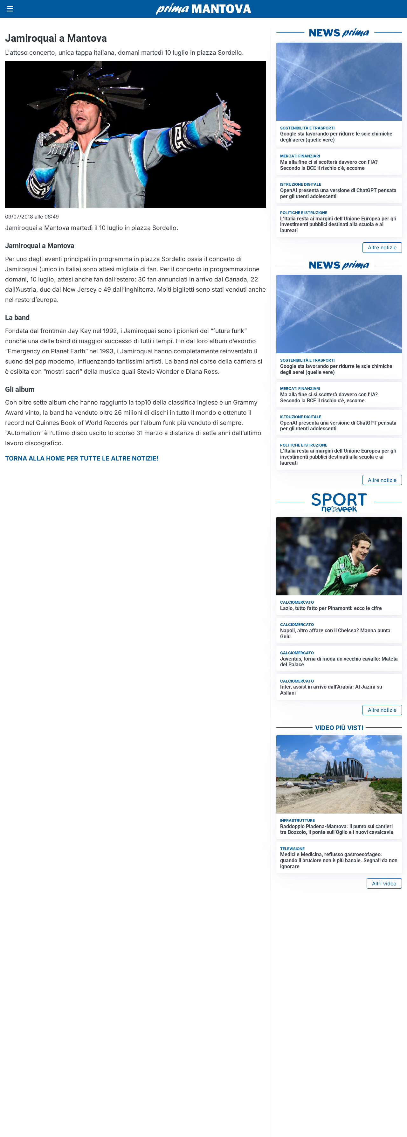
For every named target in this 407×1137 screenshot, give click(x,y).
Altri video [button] (384, 883)
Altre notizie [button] (382, 247)
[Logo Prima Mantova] (203, 9)
